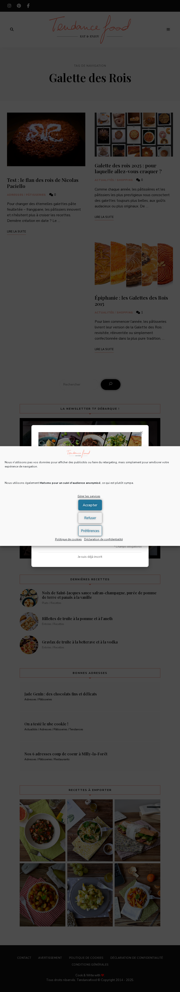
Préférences (90, 531)
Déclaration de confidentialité (103, 539)
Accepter (90, 505)
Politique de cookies (68, 539)
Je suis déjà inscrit (90, 557)
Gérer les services (89, 496)
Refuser (90, 518)
